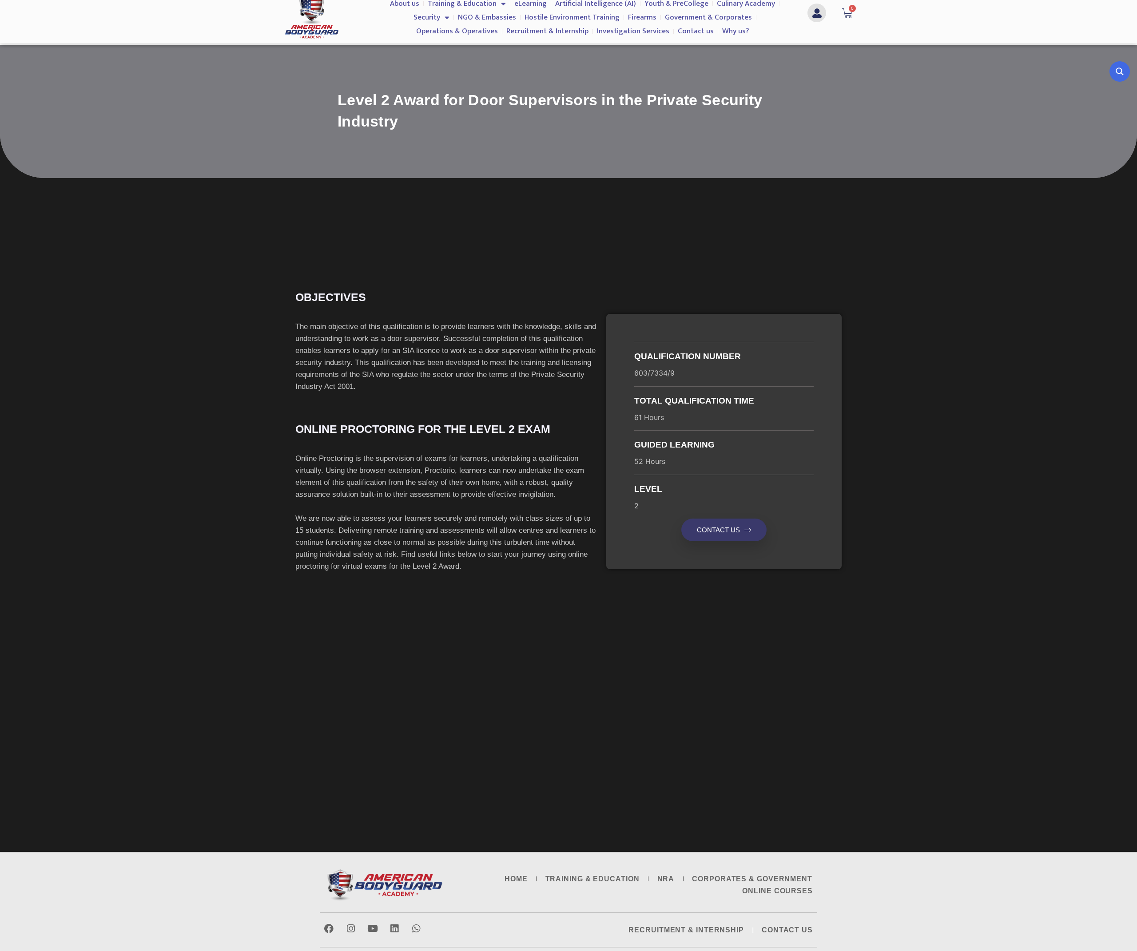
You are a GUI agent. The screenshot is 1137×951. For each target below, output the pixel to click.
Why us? (735, 31)
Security (426, 17)
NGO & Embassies (487, 17)
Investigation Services (633, 31)
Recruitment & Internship (547, 31)
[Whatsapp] (416, 928)
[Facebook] (329, 928)
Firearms (642, 17)
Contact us (696, 31)
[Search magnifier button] (1119, 71)
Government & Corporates (708, 17)
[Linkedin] (394, 928)
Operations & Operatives (457, 31)
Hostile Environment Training (572, 17)
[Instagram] (350, 928)
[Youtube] (372, 928)
